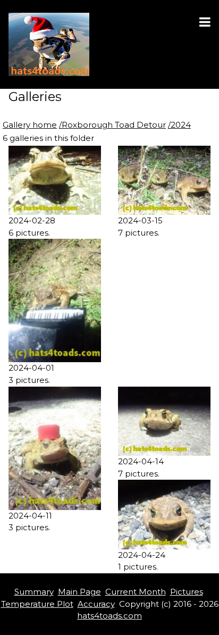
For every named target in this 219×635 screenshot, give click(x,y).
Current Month (135, 592)
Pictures (186, 592)
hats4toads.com (109, 616)
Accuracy (96, 604)
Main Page (79, 592)
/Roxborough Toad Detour (112, 125)
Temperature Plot (37, 604)
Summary (34, 592)
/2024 (179, 125)
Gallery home (30, 125)
